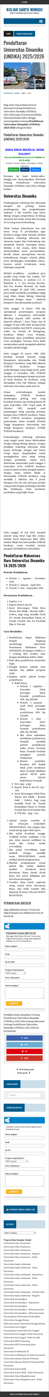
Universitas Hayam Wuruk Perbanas (21, 1358)
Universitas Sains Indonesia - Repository (23, 1274)
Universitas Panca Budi (15, 1368)
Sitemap (24, 2)
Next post (22, 1072)
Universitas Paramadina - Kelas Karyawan (24, 1309)
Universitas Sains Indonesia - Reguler (22, 1295)
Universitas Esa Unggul (15, 1326)
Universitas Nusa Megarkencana (19, 1375)
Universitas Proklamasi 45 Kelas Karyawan (24, 1354)
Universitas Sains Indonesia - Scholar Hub (24, 1291)
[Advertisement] (24, 514)
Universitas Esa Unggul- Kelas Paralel (22, 1337)
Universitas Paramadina (15, 1299)
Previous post (26, 1069)
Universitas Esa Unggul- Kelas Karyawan (23, 1333)
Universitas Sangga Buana (16, 1319)
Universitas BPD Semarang (17, 1341)
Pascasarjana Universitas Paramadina (22, 1316)
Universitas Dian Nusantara (17, 1243)
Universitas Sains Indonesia (17, 1264)
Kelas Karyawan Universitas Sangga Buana (24, 1323)
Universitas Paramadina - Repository (21, 1302)
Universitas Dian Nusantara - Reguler (22, 1253)
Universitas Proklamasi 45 (16, 1351)
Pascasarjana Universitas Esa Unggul (21, 1330)
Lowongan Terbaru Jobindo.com (22, 1209)
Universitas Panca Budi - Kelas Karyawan (23, 1372)
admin (17, 93)
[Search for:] (24, 1095)
